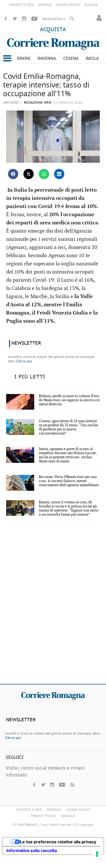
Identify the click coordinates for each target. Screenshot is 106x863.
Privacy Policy (43, 815)
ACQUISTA (53, 30)
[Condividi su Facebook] (13, 174)
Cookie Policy (78, 809)
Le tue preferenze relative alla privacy (58, 841)
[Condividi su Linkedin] (59, 174)
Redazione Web (37, 103)
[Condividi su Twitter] (28, 174)
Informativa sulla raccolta (31, 850)
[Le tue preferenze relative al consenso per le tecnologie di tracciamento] (97, 854)
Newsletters (53, 18)
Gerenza (54, 809)
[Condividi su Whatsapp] (44, 174)
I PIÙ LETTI (29, 377)
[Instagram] (24, 18)
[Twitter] (14, 18)
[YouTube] (34, 18)
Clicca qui (24, 361)
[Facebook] (5, 18)
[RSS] (72, 784)
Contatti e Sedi (28, 809)
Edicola (68, 815)
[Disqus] (53, 606)
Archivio (11, 102)
